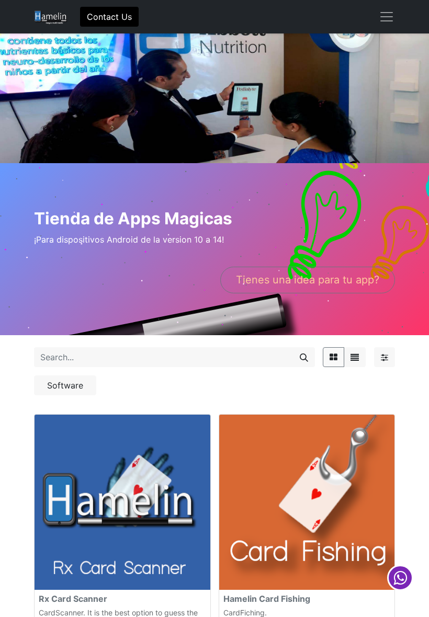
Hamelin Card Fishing (266, 598)
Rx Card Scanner (73, 598)
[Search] (304, 357)
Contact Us (109, 17)
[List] (355, 357)
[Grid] (333, 357)
